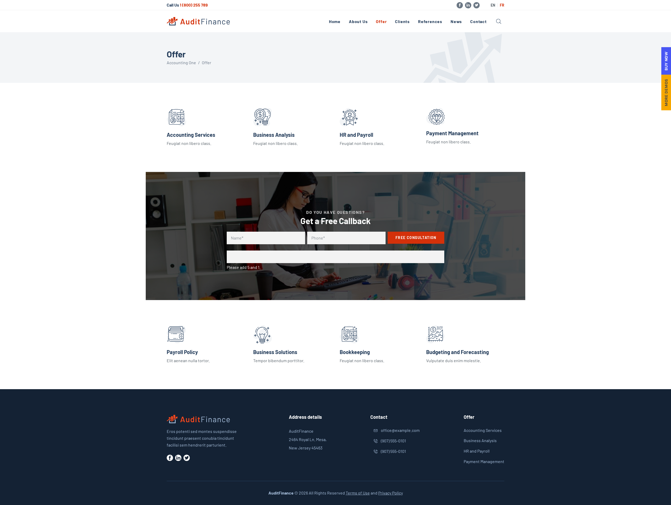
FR (502, 5)
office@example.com (400, 430)
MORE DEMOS (666, 92)
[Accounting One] (198, 21)
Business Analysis (274, 135)
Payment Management (452, 133)
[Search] (498, 21)
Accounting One (181, 62)
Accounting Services (191, 135)
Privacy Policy (390, 492)
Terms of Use (358, 492)
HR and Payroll (356, 135)
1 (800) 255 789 (194, 4)
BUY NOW (666, 60)
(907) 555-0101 (393, 440)
